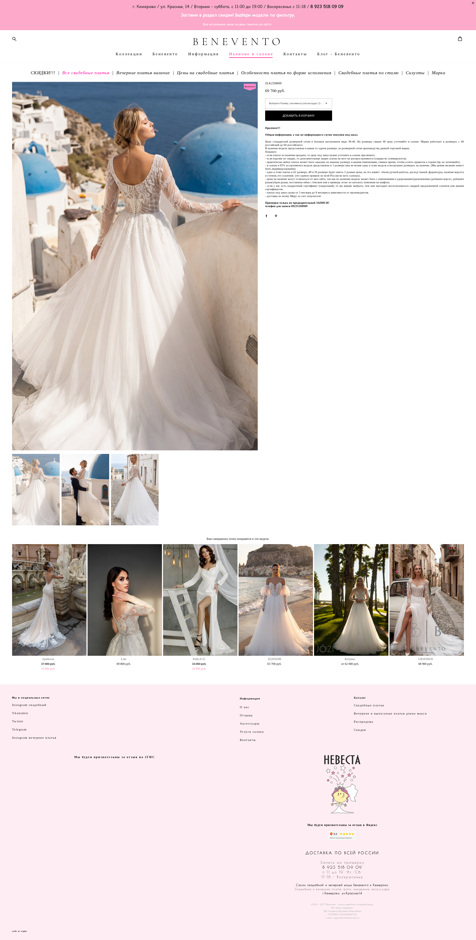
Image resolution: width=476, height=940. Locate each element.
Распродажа (363, 721)
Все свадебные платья (85, 72)
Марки (438, 72)
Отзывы (246, 715)
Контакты (295, 54)
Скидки (360, 729)
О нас (244, 707)
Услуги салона (252, 731)
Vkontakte (20, 713)
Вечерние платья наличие (143, 72)
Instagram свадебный (29, 705)
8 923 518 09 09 (342, 867)
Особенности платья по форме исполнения (286, 72)
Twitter (18, 721)
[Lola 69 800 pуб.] (125, 600)
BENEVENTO (238, 41)
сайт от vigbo (19, 931)
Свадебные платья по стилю (368, 72)
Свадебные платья (369, 705)
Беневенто (165, 54)
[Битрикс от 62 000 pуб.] (351, 600)
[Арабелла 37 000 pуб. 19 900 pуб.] (49, 600)
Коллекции (129, 54)
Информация (203, 54)
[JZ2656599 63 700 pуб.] (276, 600)
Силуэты (415, 72)
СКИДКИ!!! (43, 72)
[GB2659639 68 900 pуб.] (427, 600)
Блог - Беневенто (338, 54)
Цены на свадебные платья (205, 72)
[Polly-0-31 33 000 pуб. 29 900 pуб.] (200, 600)
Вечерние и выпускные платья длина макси (390, 713)
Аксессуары (250, 723)
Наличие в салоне (251, 54)
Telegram (19, 729)
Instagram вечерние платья (34, 737)
